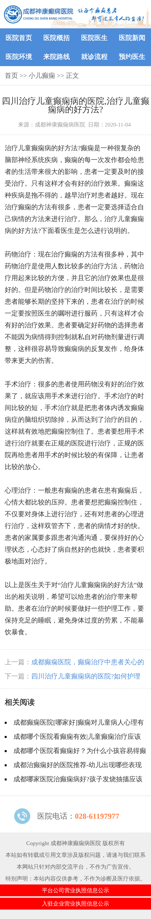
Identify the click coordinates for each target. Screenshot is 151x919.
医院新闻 (132, 37)
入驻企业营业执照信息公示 (75, 904)
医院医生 (94, 37)
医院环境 (19, 56)
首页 (11, 75)
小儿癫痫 (42, 75)
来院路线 (56, 56)
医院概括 (56, 37)
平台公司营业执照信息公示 (75, 890)
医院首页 (19, 37)
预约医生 (132, 56)
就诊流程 (94, 56)
